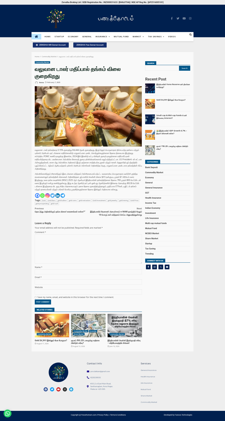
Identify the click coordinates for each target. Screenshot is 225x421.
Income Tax (150, 203)
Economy (73, 36)
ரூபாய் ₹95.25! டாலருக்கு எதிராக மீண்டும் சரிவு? (88, 325)
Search (150, 63)
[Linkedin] (57, 195)
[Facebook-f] (172, 18)
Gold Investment (99, 200)
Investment (150, 213)
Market (137, 36)
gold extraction (84, 200)
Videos (172, 36)
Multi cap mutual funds (156, 223)
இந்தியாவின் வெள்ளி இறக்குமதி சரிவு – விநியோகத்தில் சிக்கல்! (125, 325)
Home (48, 36)
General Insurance (153, 187)
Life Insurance (152, 218)
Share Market (79, 334)
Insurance (101, 36)
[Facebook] (37, 195)
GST (147, 193)
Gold (44, 200)
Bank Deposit (151, 167)
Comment (40, 232)
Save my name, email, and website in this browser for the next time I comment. (76, 297)
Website (39, 287)
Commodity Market (42, 62)
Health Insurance (153, 198)
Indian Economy (152, 208)
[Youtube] (184, 18)
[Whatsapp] (42, 195)
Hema (41, 82)
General (87, 36)
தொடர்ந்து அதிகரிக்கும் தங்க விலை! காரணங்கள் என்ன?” (60, 210)
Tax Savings (155, 36)
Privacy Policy (103, 415)
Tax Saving (150, 248)
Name (38, 267)
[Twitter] (178, 18)
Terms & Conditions (118, 415)
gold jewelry (112, 200)
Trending (149, 253)
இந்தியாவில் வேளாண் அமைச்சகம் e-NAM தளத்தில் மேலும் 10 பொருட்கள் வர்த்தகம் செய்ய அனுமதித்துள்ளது (116, 211)
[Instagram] (190, 18)
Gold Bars (51, 200)
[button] (7, 413)
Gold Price (134, 200)
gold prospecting (42, 203)
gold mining (123, 200)
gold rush (54, 203)
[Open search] (190, 34)
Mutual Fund (121, 36)
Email (38, 277)
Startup (59, 36)
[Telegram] (62, 195)
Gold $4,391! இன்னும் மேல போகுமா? (52, 325)
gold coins (73, 200)
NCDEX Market (152, 233)
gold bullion (62, 200)
